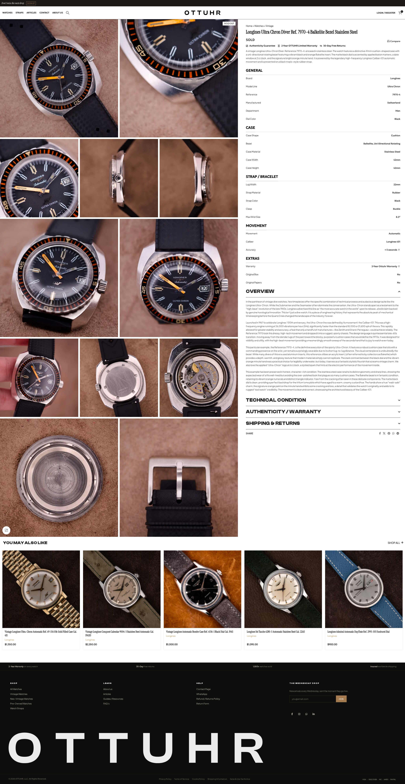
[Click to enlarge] (6, 530)
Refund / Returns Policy (208, 698)
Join (341, 699)
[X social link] (384, 433)
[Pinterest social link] (389, 433)
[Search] (67, 13)
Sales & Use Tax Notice (240, 779)
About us (107, 689)
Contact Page (203, 689)
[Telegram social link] (398, 433)
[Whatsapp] (306, 714)
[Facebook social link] (380, 433)
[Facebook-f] (292, 714)
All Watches (16, 689)
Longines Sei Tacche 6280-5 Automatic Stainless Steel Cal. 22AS (276, 631)
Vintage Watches (18, 694)
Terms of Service (181, 779)
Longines (9, 639)
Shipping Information (217, 779)
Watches (259, 25)
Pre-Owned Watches (21, 703)
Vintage (269, 25)
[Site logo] (202, 12)
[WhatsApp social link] (393, 433)
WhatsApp (201, 694)
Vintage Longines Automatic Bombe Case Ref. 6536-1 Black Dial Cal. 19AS (199, 631)
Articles (107, 694)
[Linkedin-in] (313, 714)
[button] (31, 3)
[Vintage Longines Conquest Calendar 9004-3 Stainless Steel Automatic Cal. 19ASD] (122, 589)
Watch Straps (17, 708)
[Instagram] (299, 714)
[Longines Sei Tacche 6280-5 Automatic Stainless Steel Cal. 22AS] (283, 589)
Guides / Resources (113, 698)
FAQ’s (106, 703)
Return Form (202, 703)
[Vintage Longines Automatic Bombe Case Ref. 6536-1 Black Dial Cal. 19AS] (202, 589)
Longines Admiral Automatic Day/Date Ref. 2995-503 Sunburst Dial (359, 631)
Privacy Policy (165, 779)
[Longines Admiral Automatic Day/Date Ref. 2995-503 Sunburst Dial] (364, 589)
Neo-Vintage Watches (21, 698)
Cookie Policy (198, 779)
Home (249, 25)
